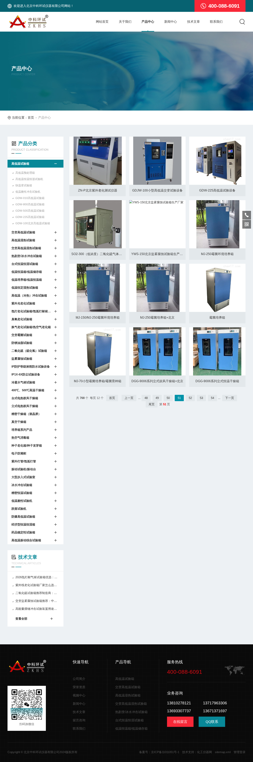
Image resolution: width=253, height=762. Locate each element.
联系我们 (216, 21)
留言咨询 (79, 720)
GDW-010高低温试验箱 (29, 198)
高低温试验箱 (20, 163)
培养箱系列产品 (21, 429)
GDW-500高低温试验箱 (29, 210)
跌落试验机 (18, 508)
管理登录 (239, 752)
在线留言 (180, 722)
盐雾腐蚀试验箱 (21, 358)
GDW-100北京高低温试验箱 (32, 223)
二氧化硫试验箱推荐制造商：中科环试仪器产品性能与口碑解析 (37, 593)
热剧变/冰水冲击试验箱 (26, 256)
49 (157, 398)
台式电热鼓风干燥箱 (24, 398)
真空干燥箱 (18, 421)
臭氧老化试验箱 (21, 319)
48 (146, 398)
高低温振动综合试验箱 (26, 540)
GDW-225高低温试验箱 (29, 217)
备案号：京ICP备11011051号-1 (159, 752)
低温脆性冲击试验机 (27, 191)
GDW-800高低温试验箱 (29, 204)
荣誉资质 (79, 687)
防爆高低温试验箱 (23, 516)
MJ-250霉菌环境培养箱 (217, 254)
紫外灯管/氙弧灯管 (23, 461)
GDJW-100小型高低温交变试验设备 (157, 190)
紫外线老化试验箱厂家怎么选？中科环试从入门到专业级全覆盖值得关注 (37, 585)
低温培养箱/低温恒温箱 (26, 279)
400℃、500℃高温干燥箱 (27, 390)
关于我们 (125, 21)
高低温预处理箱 (25, 172)
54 (212, 398)
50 (168, 398)
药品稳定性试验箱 (23, 532)
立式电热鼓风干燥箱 (24, 406)
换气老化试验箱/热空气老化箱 (31, 327)
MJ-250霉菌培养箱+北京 (157, 317)
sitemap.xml (223, 752)
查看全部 (21, 618)
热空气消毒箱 (20, 437)
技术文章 (193, 21)
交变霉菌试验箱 (21, 335)
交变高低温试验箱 (23, 232)
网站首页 (102, 21)
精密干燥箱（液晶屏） (26, 414)
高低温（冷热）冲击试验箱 (29, 295)
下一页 (229, 398)
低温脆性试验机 (21, 500)
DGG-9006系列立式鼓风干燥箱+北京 (157, 381)
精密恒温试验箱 (21, 493)
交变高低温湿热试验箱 (26, 248)
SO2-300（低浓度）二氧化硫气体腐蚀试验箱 (98, 254)
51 (179, 398)
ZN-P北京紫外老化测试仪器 (97, 190)
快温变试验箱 (23, 185)
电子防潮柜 (18, 453)
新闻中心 (170, 21)
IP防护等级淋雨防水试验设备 (30, 366)
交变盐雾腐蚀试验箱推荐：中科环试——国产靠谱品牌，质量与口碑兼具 (37, 600)
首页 (31, 117)
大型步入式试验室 (23, 477)
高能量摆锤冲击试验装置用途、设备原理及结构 (37, 608)
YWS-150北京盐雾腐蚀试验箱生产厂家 (158, 254)
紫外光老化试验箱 (23, 303)
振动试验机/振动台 (23, 469)
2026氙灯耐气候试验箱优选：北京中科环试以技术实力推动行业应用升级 (37, 577)
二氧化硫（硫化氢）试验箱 (29, 350)
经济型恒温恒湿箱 (23, 524)
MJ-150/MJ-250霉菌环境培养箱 (98, 317)
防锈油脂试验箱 (21, 342)
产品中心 (148, 21)
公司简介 (79, 678)
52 (190, 398)
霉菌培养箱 (217, 317)
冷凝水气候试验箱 (23, 382)
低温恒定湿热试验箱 (24, 287)
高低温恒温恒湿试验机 (29, 179)
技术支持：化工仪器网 (197, 752)
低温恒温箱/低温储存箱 (26, 271)
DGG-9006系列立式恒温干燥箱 (217, 381)
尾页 (152, 404)
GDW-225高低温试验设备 (217, 190)
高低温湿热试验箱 (23, 240)
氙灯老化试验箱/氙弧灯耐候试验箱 (31, 311)
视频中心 (79, 695)
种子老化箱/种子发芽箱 (26, 445)
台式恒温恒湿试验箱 (24, 264)
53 (201, 398)
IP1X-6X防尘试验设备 (25, 374)
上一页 (129, 398)
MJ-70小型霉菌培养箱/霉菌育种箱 (97, 381)
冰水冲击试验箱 (21, 485)
